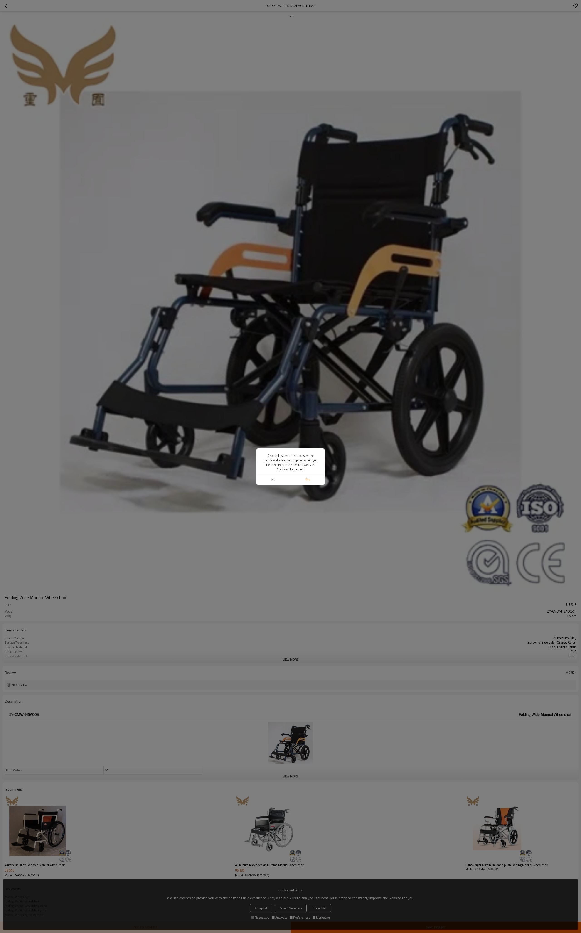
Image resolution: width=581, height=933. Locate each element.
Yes (307, 479)
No (273, 479)
